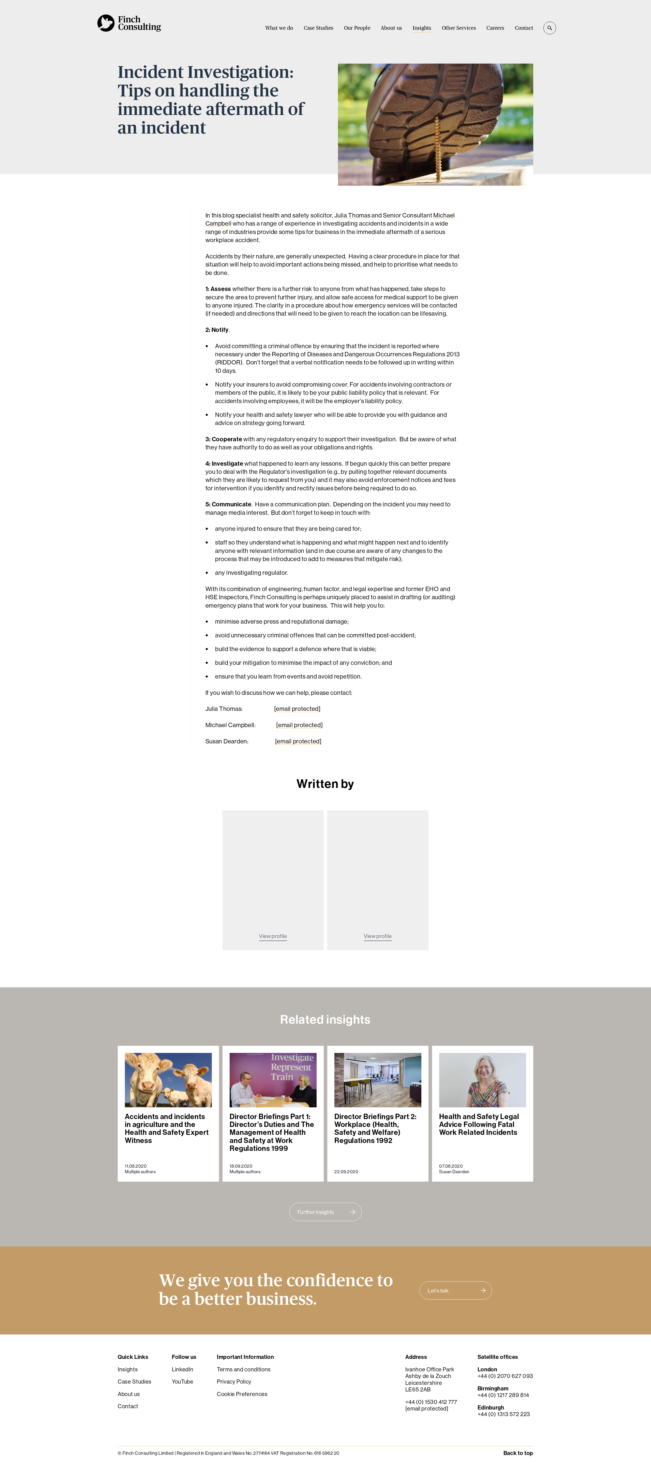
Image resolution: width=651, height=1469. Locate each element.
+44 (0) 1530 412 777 (431, 1401)
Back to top (518, 1453)
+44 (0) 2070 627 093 (505, 1375)
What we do (279, 28)
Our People (357, 28)
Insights (422, 28)
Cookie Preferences (242, 1394)
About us (391, 28)
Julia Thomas (352, 215)
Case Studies (319, 28)
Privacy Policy (234, 1381)
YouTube (183, 1381)
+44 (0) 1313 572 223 (504, 1414)
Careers (495, 28)
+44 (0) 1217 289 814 (503, 1395)
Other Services (459, 28)
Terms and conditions (244, 1369)
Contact (524, 28)
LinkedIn (182, 1369)
